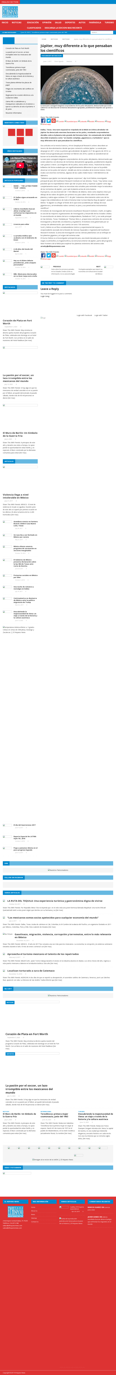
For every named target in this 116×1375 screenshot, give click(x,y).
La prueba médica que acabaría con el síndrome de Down (25, 238)
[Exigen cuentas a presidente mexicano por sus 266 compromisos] (72, 1150)
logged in (53, 294)
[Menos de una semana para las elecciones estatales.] (93, 1150)
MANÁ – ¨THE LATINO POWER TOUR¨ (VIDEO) (25, 187)
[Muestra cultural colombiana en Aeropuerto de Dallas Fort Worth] (103, 1150)
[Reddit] (90, 121)
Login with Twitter (101, 315)
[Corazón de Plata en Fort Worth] (20, 316)
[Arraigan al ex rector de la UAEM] (52, 1159)
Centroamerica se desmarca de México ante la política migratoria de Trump (25, 600)
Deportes (70, 22)
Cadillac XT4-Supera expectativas (77, 1208)
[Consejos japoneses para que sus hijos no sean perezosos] (32, 1150)
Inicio (5, 22)
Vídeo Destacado (14, 151)
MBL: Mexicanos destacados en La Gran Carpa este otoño (25, 275)
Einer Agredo (59, 61)
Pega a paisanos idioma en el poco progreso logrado (25, 849)
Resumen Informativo (14, 113)
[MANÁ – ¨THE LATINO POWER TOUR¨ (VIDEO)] (7, 190)
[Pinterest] (110, 2)
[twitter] (105, 2)
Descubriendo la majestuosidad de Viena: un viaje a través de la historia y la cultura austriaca (20, 76)
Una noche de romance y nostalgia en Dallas (24, 588)
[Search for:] (102, 32)
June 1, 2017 (47, 61)
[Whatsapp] (46, 124)
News (33, 1214)
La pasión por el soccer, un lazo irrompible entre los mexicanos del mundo (18, 54)
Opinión (46, 22)
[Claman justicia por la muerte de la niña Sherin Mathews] (62, 1150)
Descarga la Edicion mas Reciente (63, 28)
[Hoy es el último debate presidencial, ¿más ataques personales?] (7, 265)
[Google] (53, 121)
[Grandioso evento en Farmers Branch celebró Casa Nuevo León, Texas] (7, 526)
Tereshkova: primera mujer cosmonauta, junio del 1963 (54, 1115)
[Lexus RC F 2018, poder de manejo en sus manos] (78, 1157)
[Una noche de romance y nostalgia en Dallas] (7, 591)
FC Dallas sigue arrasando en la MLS (25, 198)
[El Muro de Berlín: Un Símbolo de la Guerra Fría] (20, 429)
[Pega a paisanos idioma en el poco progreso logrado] (7, 852)
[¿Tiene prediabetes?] (12, 1150)
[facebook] (101, 2)
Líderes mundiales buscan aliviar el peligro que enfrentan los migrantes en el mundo (25, 212)
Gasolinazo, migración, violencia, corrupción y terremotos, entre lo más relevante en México (63, 936)
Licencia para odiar (21, 224)
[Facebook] (43, 121)
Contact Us (35, 1222)
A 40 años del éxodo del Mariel (23, 250)
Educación (33, 22)
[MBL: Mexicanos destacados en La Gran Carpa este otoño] (7, 278)
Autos (82, 22)
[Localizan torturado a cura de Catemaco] (4, 970)
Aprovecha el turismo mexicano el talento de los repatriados (43, 954)
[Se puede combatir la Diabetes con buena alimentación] (52, 1150)
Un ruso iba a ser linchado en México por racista (25, 536)
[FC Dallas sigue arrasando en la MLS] (7, 202)
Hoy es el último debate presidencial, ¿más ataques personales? (25, 262)
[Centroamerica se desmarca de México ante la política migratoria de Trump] (7, 603)
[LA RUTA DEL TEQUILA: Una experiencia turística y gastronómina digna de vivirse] (4, 901)
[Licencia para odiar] (7, 229)
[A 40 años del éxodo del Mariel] (7, 254)
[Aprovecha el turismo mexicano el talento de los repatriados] (4, 954)
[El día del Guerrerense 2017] (7, 829)
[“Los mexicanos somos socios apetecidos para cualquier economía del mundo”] (4, 917)
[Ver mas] (28, 340)
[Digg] (108, 121)
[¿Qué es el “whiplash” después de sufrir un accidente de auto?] (42, 1150)
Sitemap (34, 1218)
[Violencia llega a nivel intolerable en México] (20, 491)
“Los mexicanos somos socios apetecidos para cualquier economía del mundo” (53, 917)
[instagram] (114, 2)
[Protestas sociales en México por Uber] (7, 580)
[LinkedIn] (82, 121)
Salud (58, 22)
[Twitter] (49, 121)
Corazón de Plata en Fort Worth (17, 48)
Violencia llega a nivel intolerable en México (16, 496)
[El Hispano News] (15, 1211)
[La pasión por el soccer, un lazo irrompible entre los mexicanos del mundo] (20, 371)
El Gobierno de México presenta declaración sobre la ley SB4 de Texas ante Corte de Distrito (25, 563)
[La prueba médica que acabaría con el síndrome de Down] (7, 240)
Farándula (95, 22)
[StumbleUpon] (71, 121)
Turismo (109, 22)
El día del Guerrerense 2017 (25, 825)
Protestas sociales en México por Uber (26, 576)
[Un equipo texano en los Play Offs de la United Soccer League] (82, 1150)
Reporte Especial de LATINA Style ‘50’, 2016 (25, 837)
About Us (34, 1211)
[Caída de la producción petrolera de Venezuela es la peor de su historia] (71, 1223)
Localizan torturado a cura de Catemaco (31, 970)
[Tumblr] (60, 121)
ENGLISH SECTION (10, 2)
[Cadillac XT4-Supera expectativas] (63, 1212)
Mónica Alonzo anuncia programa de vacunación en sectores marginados (25, 548)
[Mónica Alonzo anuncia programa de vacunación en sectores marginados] (7, 551)
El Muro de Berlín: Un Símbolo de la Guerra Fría (20, 434)
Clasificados (34, 28)
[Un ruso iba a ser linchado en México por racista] (7, 539)
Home (33, 1207)
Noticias (16, 22)
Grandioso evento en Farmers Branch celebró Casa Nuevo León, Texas (26, 523)
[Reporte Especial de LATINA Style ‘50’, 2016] (7, 841)
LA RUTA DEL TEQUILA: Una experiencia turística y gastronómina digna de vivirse (54, 900)
